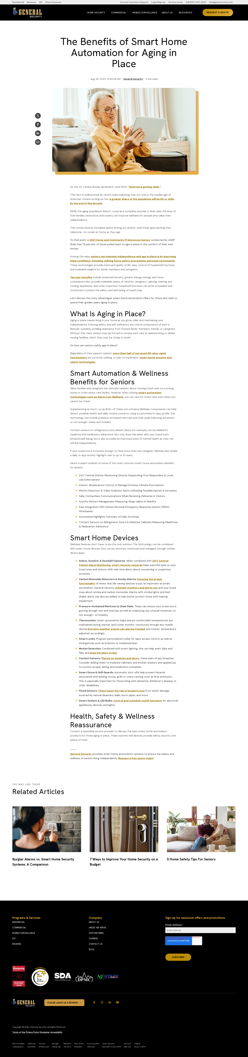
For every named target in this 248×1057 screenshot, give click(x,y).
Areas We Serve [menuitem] (97, 927)
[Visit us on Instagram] (102, 1002)
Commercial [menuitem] (19, 927)
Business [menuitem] (31, 2)
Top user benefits (81, 277)
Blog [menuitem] (91, 949)
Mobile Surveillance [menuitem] (23, 933)
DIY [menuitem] (40, 2)
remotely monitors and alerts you (136, 588)
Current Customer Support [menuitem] (134, 2)
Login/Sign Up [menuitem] (158, 2)
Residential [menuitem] (18, 2)
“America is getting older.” (144, 187)
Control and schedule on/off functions (138, 700)
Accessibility (56, 1032)
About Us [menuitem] (94, 922)
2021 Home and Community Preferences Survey (119, 240)
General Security (133, 79)
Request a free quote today (135, 758)
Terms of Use (18, 1032)
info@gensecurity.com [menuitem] (221, 2)
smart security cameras (127, 565)
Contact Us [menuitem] (95, 944)
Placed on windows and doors (120, 658)
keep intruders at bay (103, 653)
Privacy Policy (32, 1032)
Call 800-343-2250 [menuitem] (196, 2)
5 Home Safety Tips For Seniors (191, 859)
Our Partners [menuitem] (96, 933)
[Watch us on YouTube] (117, 1002)
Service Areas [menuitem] (175, 2)
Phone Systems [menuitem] (53, 2)
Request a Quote (218, 12)
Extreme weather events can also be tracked (116, 629)
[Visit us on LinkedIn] (110, 1002)
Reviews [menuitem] (16, 944)
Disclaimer (45, 1032)
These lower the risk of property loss (121, 691)
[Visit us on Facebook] (94, 1002)
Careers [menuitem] (93, 938)
